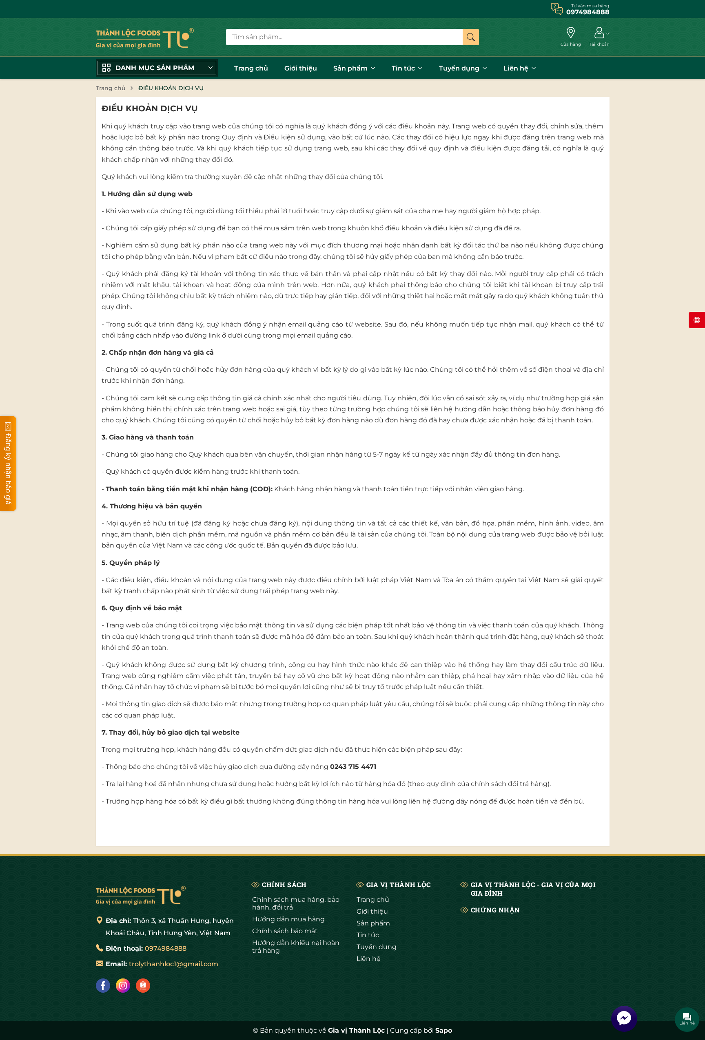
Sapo (443, 1030)
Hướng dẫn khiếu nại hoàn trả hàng (295, 946)
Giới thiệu (300, 68)
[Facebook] (103, 985)
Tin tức (404, 68)
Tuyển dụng (460, 68)
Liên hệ (516, 68)
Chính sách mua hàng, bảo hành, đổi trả (295, 903)
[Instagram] (123, 985)
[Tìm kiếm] (471, 37)
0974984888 (165, 948)
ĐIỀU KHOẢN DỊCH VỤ (150, 108)
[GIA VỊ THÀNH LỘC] (145, 37)
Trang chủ (251, 68)
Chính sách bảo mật (285, 931)
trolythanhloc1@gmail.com (173, 964)
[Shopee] (143, 985)
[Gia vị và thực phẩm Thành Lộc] (141, 894)
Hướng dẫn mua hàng (288, 919)
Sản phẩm (351, 68)
